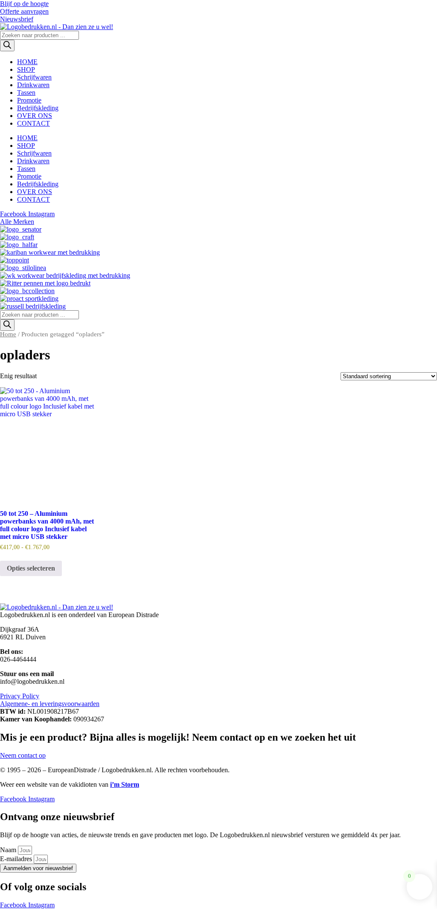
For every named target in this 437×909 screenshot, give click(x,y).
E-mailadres (17, 858)
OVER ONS (34, 115)
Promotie (29, 100)
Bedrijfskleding (37, 108)
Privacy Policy (19, 696)
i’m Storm (124, 784)
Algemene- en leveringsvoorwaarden (49, 703)
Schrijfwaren (34, 77)
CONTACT (33, 123)
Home (8, 334)
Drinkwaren (33, 84)
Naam (9, 849)
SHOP (26, 69)
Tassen (26, 92)
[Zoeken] (7, 45)
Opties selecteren (31, 568)
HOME (27, 61)
